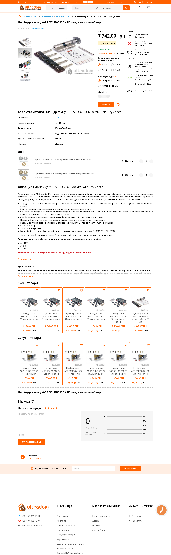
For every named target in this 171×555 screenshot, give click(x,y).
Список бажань (99, 530)
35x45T (118, 64)
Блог (76, 2)
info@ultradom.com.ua (32, 525)
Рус (127, 2)
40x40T (105, 70)
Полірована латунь (111, 80)
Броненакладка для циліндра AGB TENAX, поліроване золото (65, 173)
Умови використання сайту (70, 544)
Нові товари (63, 530)
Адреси (95, 520)
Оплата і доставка (50, 2)
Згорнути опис (25, 259)
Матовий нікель (110, 85)
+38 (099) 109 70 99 (30, 520)
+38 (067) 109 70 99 (28, 2)
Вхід (139, 2)
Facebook (136, 516)
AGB (57, 117)
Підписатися (130, 468)
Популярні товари (66, 534)
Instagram (137, 520)
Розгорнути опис (26, 276)
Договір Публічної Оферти (70, 553)
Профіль (96, 525)
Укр (121, 2)
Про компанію (64, 516)
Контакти (65, 2)
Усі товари (106, 8)
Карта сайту (63, 539)
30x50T (105, 64)
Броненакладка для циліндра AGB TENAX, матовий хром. (63, 159)
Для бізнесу (87, 2)
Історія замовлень (101, 516)
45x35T (118, 70)
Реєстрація (149, 2)
